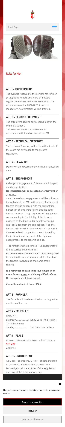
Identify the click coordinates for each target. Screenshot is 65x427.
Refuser (32, 410)
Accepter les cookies (32, 402)
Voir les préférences (32, 419)
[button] (60, 384)
